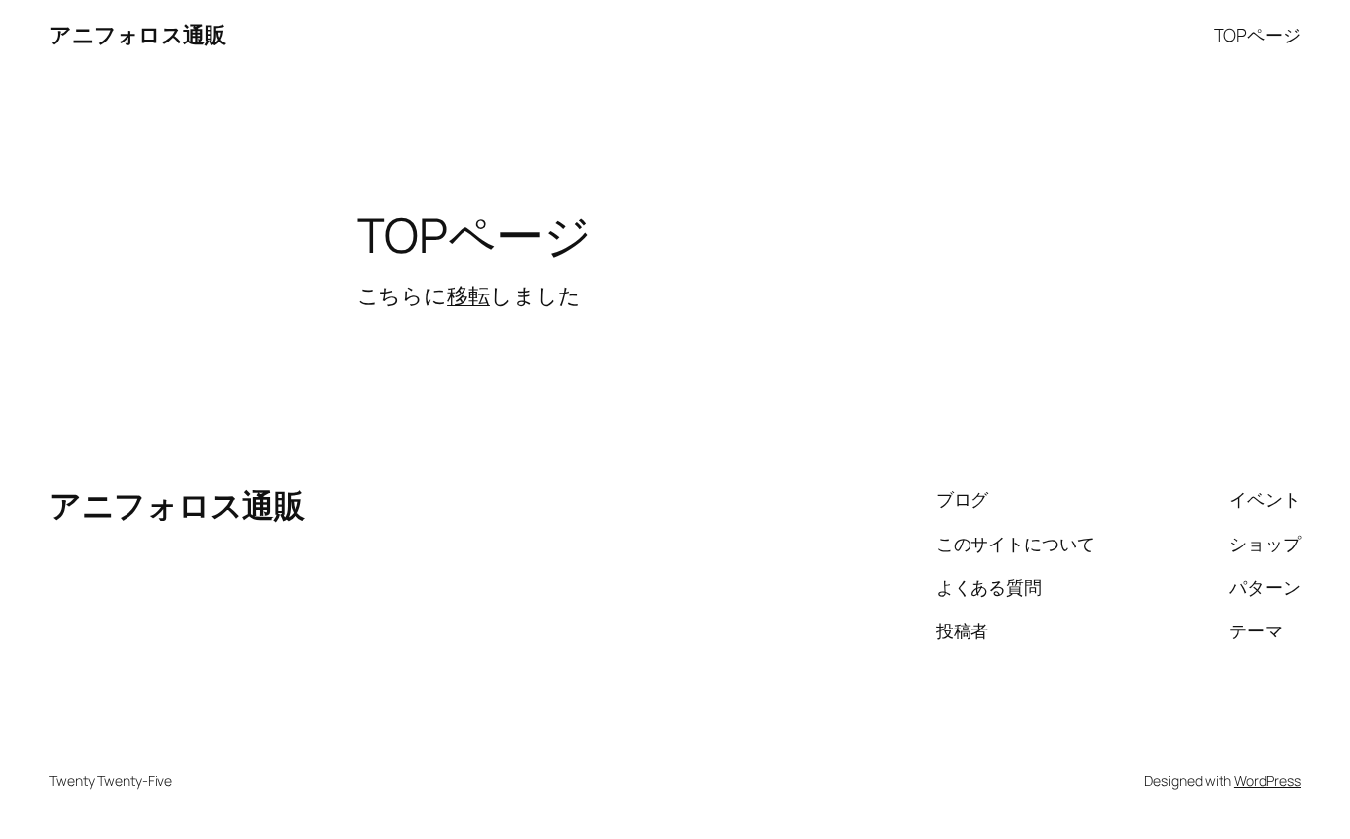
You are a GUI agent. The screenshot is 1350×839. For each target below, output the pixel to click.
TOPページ (1257, 34)
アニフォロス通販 (137, 34)
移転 (468, 295)
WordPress (1267, 780)
